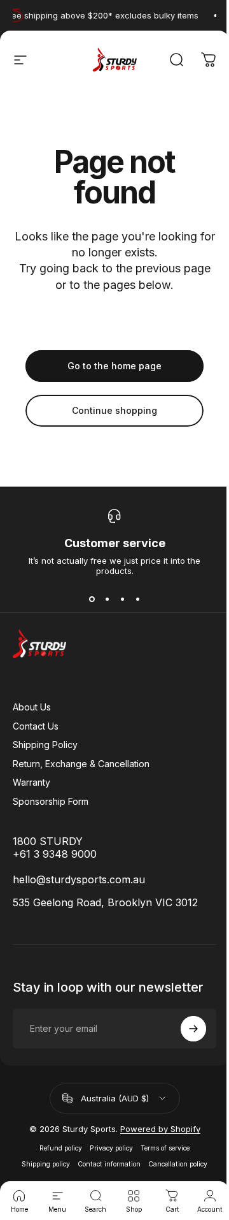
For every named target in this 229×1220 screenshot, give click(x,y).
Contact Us (36, 726)
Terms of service (165, 1148)
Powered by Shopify (160, 1129)
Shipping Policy (45, 744)
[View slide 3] (122, 598)
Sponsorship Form (50, 801)
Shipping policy (46, 1164)
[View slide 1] (91, 598)
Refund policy (60, 1148)
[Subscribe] (193, 1028)
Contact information (109, 1164)
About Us (32, 707)
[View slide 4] (137, 598)
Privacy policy (111, 1148)
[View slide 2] (106, 598)
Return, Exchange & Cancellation (81, 763)
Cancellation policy (177, 1164)
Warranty (31, 782)
